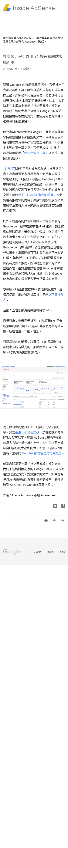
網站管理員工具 (34, 153)
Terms (61, 551)
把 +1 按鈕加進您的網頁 (37, 195)
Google (38, 551)
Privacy (50, 551)
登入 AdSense (27, 41)
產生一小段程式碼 (27, 432)
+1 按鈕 (8, 168)
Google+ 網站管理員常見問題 (41, 453)
